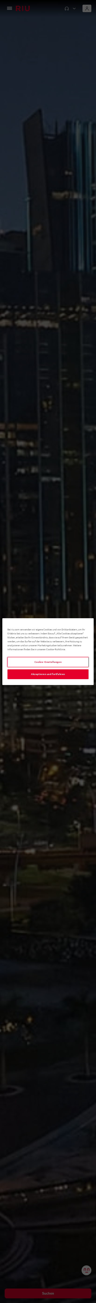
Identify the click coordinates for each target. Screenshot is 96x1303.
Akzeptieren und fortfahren (48, 674)
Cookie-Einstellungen (48, 662)
